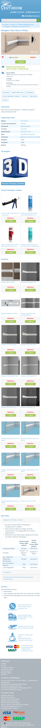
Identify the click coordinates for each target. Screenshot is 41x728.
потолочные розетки (8, 697)
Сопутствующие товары (10, 96)
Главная (3, 664)
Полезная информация (10, 678)
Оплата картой (6, 671)
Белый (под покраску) (28, 134)
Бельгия (23, 123)
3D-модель (30, 92)
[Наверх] (5, 723)
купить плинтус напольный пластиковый (14, 704)
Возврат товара (6, 673)
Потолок (23, 131)
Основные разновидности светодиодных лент (16, 688)
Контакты (4, 674)
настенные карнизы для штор (11, 706)
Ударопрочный (25, 137)
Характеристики (17, 92)
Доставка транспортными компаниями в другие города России (18, 578)
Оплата (5, 100)
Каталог (3, 665)
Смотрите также (7, 693)
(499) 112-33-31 (18, 12)
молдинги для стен (7, 695)
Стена (29, 131)
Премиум (24, 129)
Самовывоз (7, 572)
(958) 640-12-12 (34, 12)
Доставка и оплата (7, 669)
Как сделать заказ (7, 667)
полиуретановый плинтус (9, 708)
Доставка (33, 96)
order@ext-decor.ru (32, 16)
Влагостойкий (35, 137)
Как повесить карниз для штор (11, 686)
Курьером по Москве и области (13, 520)
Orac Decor (24, 121)
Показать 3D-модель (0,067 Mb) (13, 184)
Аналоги (25, 96)
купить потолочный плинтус (10, 703)
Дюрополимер (25, 126)
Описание (5, 92)
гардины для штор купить (9, 701)
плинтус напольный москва (10, 699)
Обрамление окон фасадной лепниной (14, 684)
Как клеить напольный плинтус (11, 689)
